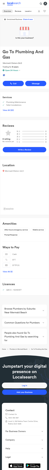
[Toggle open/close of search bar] (41, 3)
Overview (7, 11)
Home (4, 349)
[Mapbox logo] (8, 208)
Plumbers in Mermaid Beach (18, 349)
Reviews (18, 11)
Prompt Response (10, 235)
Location (28, 11)
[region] (24, 193)
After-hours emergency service (16, 230)
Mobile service (38, 230)
